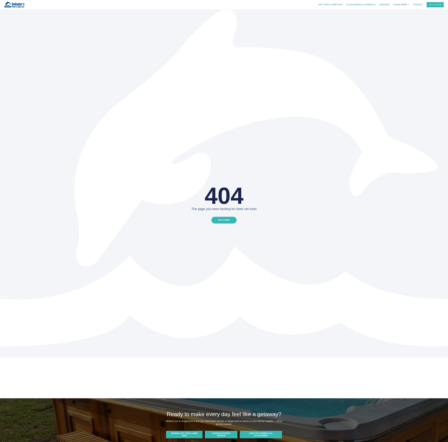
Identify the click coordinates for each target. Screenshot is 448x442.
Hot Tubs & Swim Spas (330, 5)
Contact (418, 5)
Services (384, 5)
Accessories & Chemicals (361, 5)
